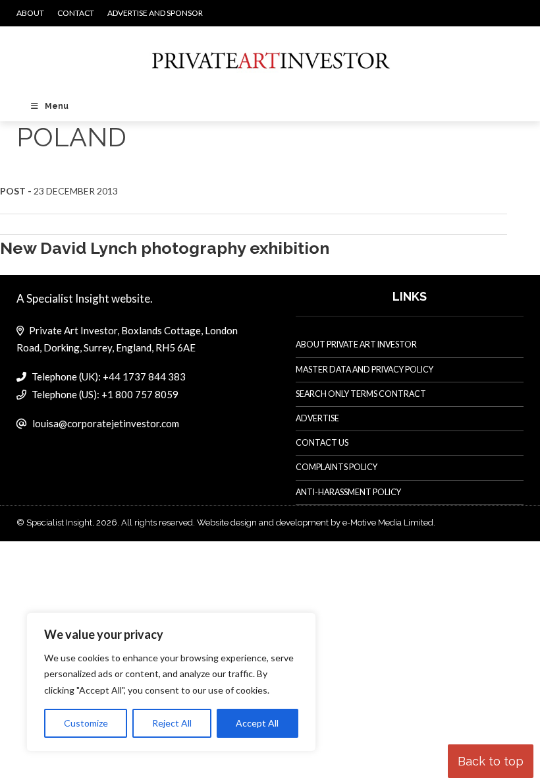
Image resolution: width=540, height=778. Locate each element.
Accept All (257, 723)
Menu (56, 106)
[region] (171, 682)
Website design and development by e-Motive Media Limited (315, 522)
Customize (86, 723)
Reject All (172, 723)
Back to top (491, 761)
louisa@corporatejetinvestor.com (105, 423)
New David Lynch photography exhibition (164, 248)
